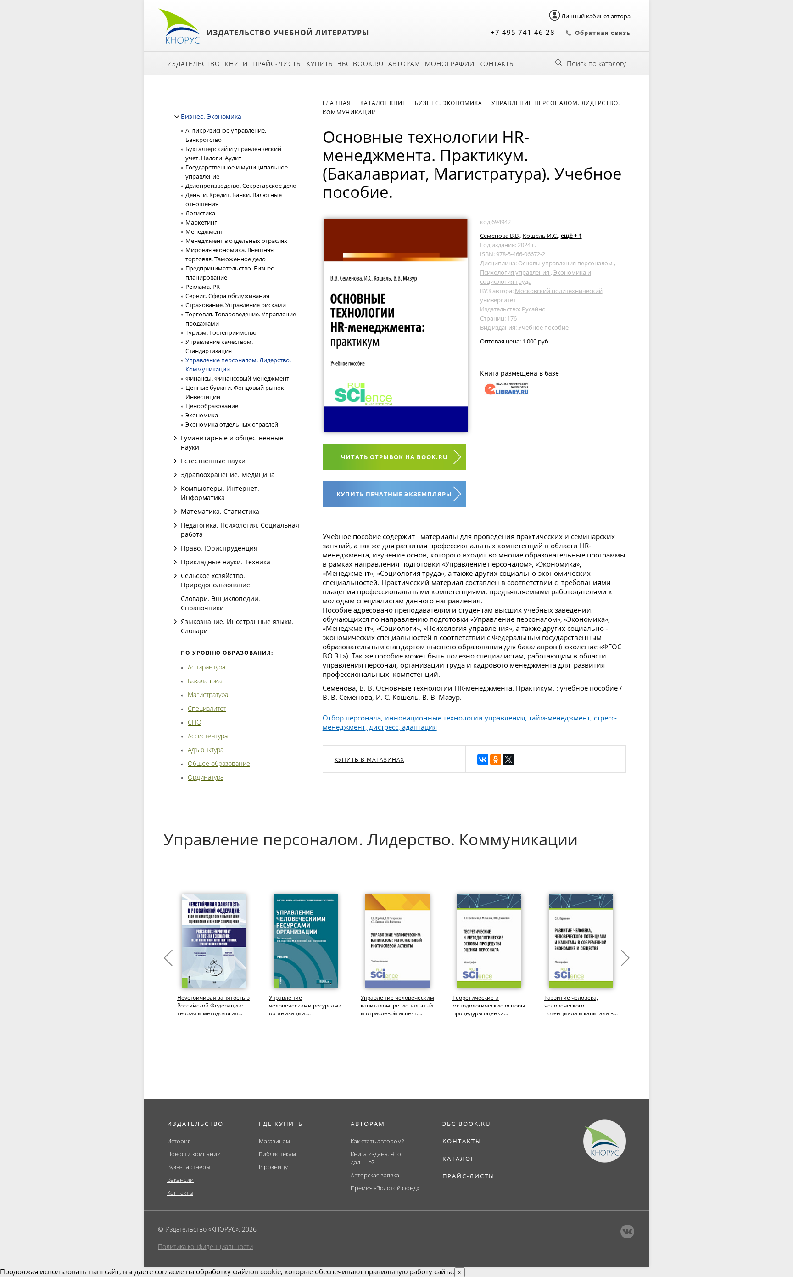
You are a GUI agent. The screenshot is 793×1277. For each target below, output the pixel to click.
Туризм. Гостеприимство (221, 332)
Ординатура (205, 777)
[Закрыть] (176, 117)
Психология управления (515, 272)
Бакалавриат (206, 680)
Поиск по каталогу (596, 63)
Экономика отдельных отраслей (231, 424)
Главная (337, 103)
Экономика (201, 415)
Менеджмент (204, 231)
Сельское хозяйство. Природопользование (215, 580)
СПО (194, 722)
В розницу (273, 1167)
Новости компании (194, 1154)
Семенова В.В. (500, 235)
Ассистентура (208, 735)
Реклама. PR (202, 286)
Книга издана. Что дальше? (376, 1158)
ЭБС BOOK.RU (466, 1123)
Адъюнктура (205, 749)
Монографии (450, 63)
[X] (508, 759)
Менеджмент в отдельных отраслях (236, 240)
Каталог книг (383, 103)
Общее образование (219, 763)
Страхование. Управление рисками (235, 305)
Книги (236, 63)
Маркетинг (201, 222)
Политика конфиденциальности (205, 1246)
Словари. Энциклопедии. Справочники (220, 603)
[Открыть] (175, 438)
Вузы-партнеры (188, 1167)
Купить (320, 63)
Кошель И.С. (540, 235)
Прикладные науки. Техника (225, 561)
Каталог (458, 1158)
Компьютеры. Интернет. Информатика (220, 493)
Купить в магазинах (369, 760)
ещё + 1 (571, 235)
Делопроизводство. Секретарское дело (240, 185)
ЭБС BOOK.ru (360, 63)
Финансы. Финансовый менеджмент (237, 378)
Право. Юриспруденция (219, 548)
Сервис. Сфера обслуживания (227, 296)
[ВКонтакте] (482, 759)
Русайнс (533, 309)
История (179, 1141)
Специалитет (207, 708)
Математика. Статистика (220, 511)
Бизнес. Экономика (211, 116)
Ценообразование (211, 406)
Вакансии (180, 1180)
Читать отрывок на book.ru (394, 457)
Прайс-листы (277, 63)
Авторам (404, 63)
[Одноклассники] (495, 759)
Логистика (200, 213)
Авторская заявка (375, 1175)
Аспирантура (206, 667)
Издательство (193, 63)
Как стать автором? (377, 1141)
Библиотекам (277, 1154)
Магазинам (274, 1141)
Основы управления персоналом (566, 263)
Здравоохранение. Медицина (228, 474)
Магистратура (208, 694)
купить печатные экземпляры (394, 494)
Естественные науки (213, 460)
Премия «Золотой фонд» (385, 1188)
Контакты (497, 63)
